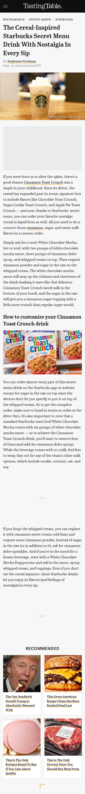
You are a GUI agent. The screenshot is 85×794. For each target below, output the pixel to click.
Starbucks (64, 19)
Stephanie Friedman (21, 61)
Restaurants (14, 19)
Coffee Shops (40, 19)
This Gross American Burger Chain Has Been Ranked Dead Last (63, 701)
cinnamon (34, 227)
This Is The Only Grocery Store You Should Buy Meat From (63, 764)
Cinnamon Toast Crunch (43, 182)
